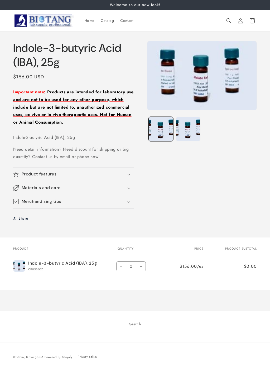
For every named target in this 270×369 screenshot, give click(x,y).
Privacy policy (87, 357)
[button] (229, 21)
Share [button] (23, 218)
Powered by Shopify (59, 357)
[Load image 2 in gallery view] (188, 129)
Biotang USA (35, 357)
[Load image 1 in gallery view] (160, 129)
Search (135, 324)
